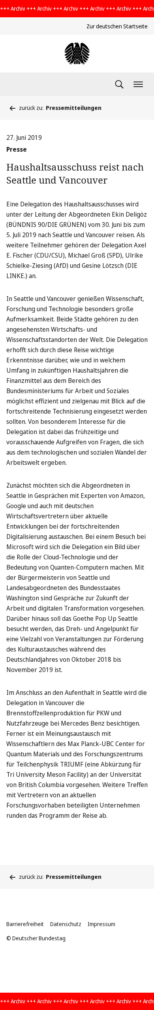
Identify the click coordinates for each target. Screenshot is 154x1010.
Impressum (101, 924)
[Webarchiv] (77, 54)
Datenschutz (65, 924)
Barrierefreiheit (25, 924)
